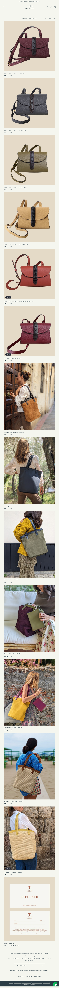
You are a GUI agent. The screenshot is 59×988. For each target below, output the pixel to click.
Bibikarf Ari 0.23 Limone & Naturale (13, 872)
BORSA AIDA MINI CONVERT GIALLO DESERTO (16, 244)
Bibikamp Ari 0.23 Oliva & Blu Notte (13, 579)
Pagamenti (32, 984)
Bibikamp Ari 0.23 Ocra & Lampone (13, 727)
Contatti (11, 983)
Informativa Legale (26, 983)
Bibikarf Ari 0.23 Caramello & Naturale (14, 801)
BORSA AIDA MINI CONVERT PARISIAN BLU (15, 130)
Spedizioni (26, 984)
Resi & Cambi (46, 983)
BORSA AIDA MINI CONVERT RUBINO (13, 358)
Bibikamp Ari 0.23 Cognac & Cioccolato (14, 432)
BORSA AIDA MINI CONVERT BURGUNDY (14, 73)
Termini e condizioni (37, 983)
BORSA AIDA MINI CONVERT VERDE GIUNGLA (15, 187)
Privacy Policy (46, 970)
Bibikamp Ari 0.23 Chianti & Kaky (12, 653)
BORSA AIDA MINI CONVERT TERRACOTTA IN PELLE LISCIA (19, 301)
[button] (3, 7)
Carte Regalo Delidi (9, 943)
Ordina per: (24, 18)
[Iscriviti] (43, 965)
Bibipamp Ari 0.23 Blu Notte (11, 506)
